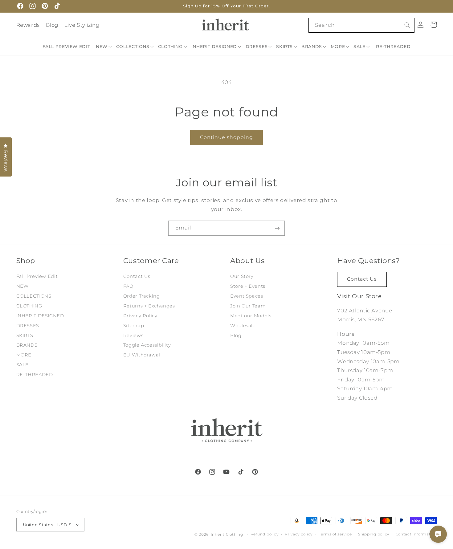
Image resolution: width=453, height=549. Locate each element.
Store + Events (247, 286)
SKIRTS (24, 335)
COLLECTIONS (33, 296)
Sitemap (133, 325)
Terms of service (335, 534)
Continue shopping (226, 137)
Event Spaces (246, 296)
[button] (104, 46)
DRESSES (27, 325)
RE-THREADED (34, 374)
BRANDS (27, 345)
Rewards (28, 25)
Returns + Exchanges (149, 305)
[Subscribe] (277, 228)
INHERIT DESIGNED (40, 315)
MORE (24, 355)
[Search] (407, 25)
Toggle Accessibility (147, 345)
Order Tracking (141, 296)
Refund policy (265, 534)
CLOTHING (29, 305)
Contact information (416, 534)
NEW (22, 286)
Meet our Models (250, 315)
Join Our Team (248, 305)
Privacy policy (298, 534)
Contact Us (136, 276)
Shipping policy (373, 534)
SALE (22, 365)
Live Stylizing (82, 25)
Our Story (242, 276)
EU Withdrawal (141, 355)
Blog (52, 25)
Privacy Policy (140, 315)
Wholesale (243, 325)
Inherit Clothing (227, 534)
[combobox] (361, 25)
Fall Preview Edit (37, 276)
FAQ (128, 286)
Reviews (133, 335)
